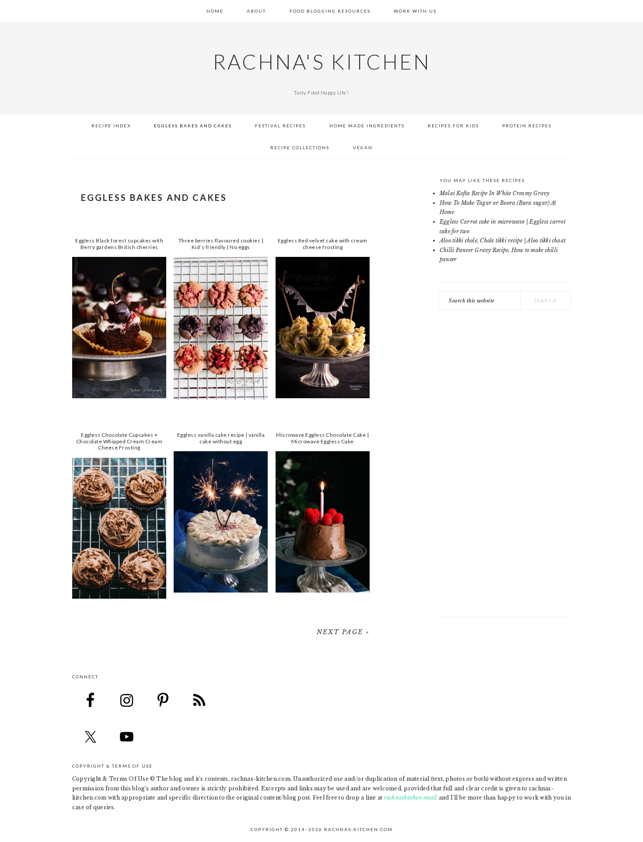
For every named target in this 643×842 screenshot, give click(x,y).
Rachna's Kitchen (322, 61)
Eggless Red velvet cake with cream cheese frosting (322, 243)
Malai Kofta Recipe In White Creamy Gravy (495, 193)
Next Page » (343, 632)
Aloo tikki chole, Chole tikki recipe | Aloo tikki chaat (503, 240)
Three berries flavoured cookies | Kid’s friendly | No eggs (221, 243)
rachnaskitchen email (410, 797)
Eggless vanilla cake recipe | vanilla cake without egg (221, 438)
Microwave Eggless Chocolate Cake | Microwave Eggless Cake (322, 438)
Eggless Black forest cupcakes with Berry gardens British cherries (119, 243)
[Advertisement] (505, 468)
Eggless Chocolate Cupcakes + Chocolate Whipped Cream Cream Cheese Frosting (119, 441)
